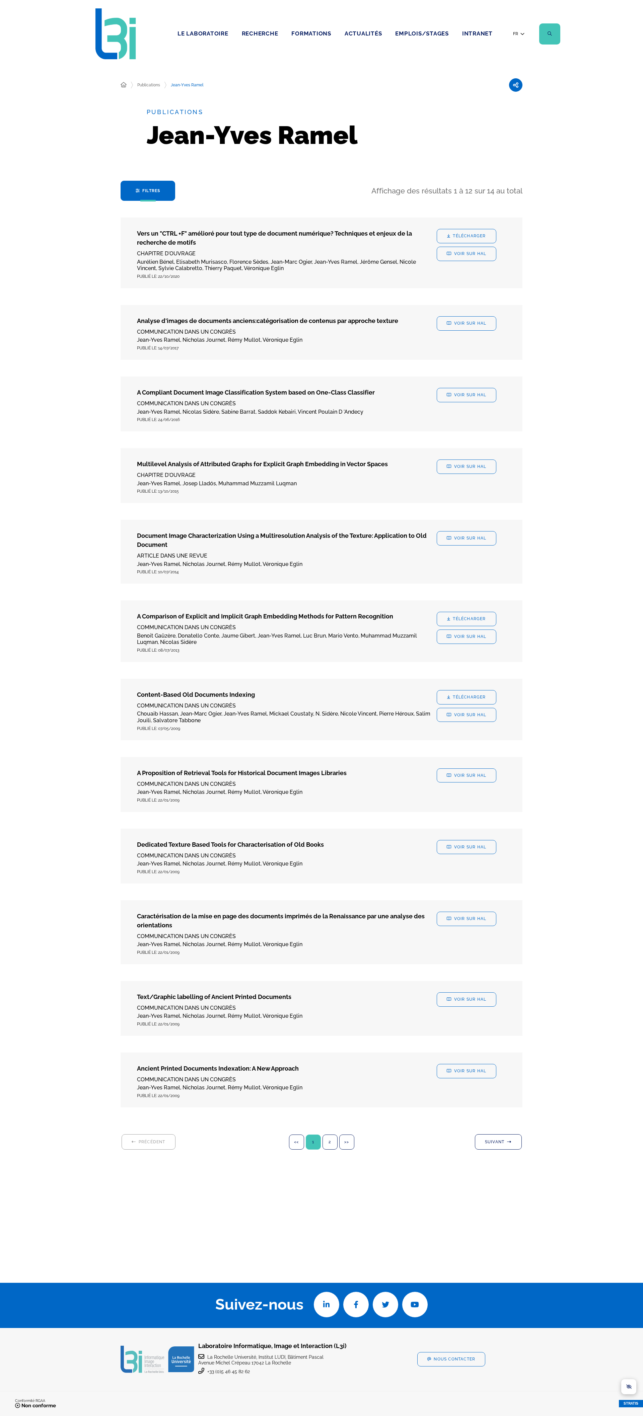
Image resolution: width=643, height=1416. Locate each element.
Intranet (477, 33)
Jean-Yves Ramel (187, 85)
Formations (311, 33)
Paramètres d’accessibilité (628, 1386)
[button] (549, 34)
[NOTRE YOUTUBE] (415, 1305)
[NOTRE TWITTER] (385, 1305)
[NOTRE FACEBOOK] (356, 1305)
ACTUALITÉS (363, 33)
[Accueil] (124, 85)
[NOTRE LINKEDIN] (326, 1305)
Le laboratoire (202, 33)
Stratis (631, 1403)
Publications (148, 85)
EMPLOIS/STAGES (422, 33)
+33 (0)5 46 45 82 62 (228, 1371)
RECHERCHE (260, 33)
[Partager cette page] (515, 85)
